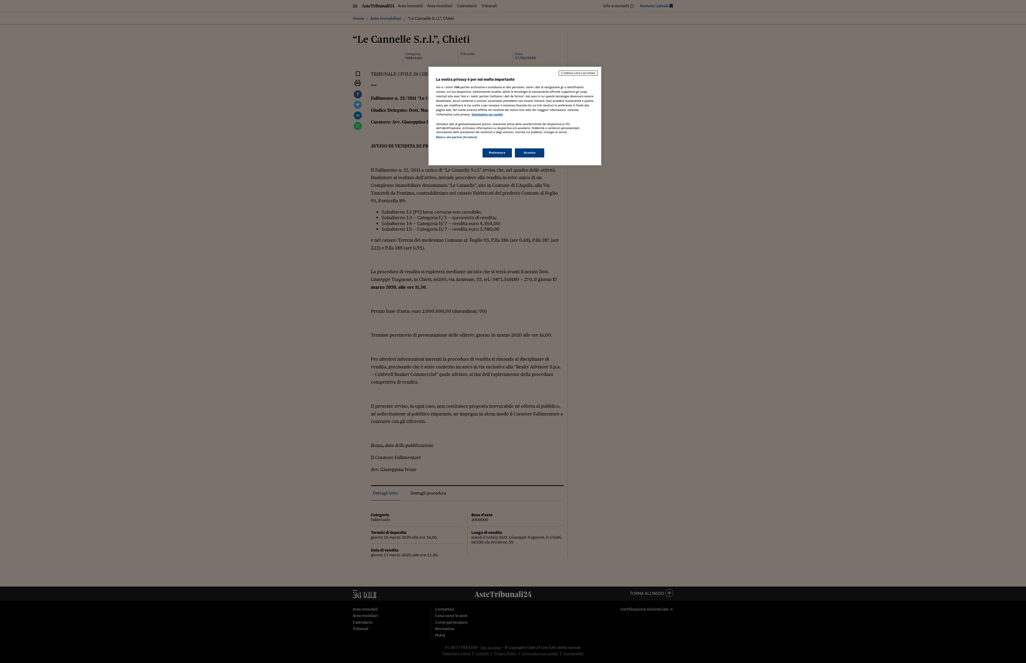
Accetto (530, 152)
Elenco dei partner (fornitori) (456, 137)
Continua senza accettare (578, 73)
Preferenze (497, 152)
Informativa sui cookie (487, 114)
